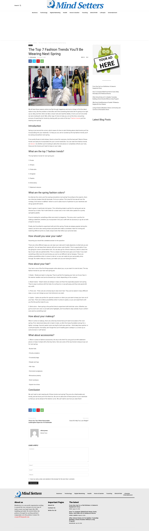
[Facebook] (30, 61)
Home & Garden (73, 515)
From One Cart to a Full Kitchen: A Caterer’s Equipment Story (104, 87)
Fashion (35, 43)
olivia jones (33, 57)
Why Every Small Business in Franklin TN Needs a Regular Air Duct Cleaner (106, 103)
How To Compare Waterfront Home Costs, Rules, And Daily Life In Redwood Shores (106, 92)
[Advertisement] (74, 27)
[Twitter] (34, 61)
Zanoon (32, 144)
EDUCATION (72, 523)
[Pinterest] (38, 61)
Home (29, 43)
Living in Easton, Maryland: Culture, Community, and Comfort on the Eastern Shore (106, 108)
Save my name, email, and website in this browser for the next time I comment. (52, 479)
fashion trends (75, 118)
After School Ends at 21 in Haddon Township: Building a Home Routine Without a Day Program (106, 98)
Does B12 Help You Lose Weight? (78, 420)
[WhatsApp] (42, 61)
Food (70, 509)
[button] (18, 5)
